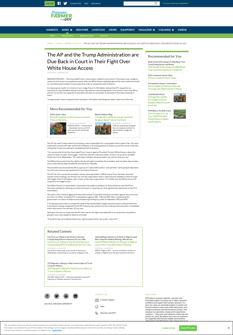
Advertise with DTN (108, 313)
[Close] (229, 328)
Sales (102, 306)
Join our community (179, 3)
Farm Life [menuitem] (104, 36)
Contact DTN (75, 3)
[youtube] (66, 296)
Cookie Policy (57, 330)
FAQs (86, 3)
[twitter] (56, 296)
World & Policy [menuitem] (67, 36)
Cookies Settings (168, 328)
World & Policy (73, 44)
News (52, 36)
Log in (165, 3)
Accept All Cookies (188, 328)
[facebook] (47, 296)
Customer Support (107, 300)
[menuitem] (52, 30)
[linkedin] (75, 296)
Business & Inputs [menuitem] (87, 36)
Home (50, 44)
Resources (95, 3)
